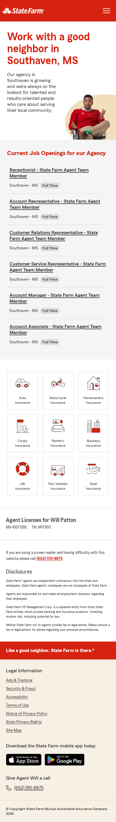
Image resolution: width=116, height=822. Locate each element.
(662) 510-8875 (49, 559)
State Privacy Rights (24, 722)
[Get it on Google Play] (64, 760)
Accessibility (17, 697)
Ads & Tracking (19, 680)
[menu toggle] (106, 11)
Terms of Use (17, 705)
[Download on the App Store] (24, 760)
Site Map (14, 730)
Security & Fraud (21, 689)
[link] (29, 10)
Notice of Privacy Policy (26, 714)
